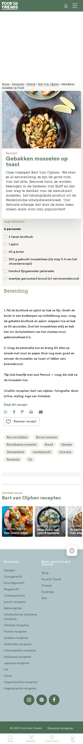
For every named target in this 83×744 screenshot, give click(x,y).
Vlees (8, 675)
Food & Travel (52, 741)
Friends (31, 84)
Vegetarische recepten (20, 688)
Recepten (31, 741)
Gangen (9, 570)
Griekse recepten (16, 637)
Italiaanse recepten (17, 656)
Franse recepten (15, 631)
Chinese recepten (16, 625)
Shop (45, 573)
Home (10, 741)
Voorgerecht (13, 576)
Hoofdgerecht (14, 582)
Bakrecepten (13, 608)
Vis (6, 669)
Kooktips (48, 591)
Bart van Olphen (48, 84)
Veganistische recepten (20, 682)
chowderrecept (20, 263)
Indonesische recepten (20, 650)
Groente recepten (60, 728)
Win (44, 598)
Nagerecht (11, 589)
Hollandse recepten (18, 644)
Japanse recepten (16, 663)
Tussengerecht (14, 595)
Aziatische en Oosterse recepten (20, 616)
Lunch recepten (15, 601)
